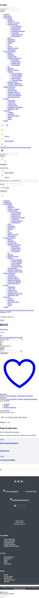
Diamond (20, 399)
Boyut (2, 341)
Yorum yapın (4, 329)
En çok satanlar (8, 576)
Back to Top (3, 592)
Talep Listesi (7, 563)
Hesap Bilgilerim (9, 557)
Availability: (3, 317)
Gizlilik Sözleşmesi (9, 544)
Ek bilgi (6, 406)
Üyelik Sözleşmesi (9, 539)
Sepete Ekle (4, 353)
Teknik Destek (4, 451)
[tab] (21, 404)
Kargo (6, 562)
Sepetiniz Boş (4, 168)
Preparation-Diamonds (30, 399)
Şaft (1, 335)
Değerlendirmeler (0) (10, 407)
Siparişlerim (7, 558)
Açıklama (7, 404)
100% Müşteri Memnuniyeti (9, 443)
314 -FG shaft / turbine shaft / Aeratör (11, 337)
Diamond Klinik (21, 310)
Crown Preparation (11, 399)
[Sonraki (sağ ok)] (2, 597)
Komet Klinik (11, 310)
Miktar (2, 349)
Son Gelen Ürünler (9, 580)
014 (1, 344)
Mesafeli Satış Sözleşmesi (11, 546)
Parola (2, 184)
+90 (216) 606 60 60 (12, 491)
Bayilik (6, 574)
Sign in (6, 136)
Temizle (2, 348)
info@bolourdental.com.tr (20, 500)
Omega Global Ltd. (19, 589)
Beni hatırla (5, 188)
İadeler (6, 560)
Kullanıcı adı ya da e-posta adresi (10, 180)
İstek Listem (9, 141)
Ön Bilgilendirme (9, 542)
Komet (2, 320)
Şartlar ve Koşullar (9, 541)
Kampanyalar (8, 578)
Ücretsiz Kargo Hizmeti (7, 460)
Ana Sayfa (3, 310)
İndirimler (7, 581)
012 (1, 342)
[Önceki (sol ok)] (1, 597)
